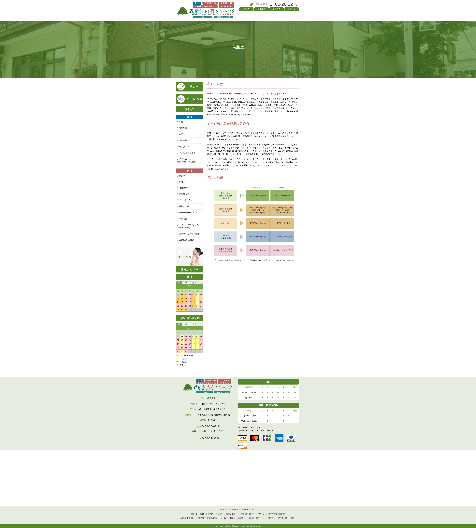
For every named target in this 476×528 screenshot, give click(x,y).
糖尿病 (182, 176)
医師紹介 (261, 9)
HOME (246, 9)
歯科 (181, 122)
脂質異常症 (184, 188)
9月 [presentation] (179, 283)
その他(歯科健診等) (187, 153)
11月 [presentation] (192, 283)
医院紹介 (277, 9)
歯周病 (182, 134)
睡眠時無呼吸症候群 (188, 212)
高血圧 (182, 182)
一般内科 (269, 518)
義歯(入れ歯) (184, 146)
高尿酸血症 (184, 194)
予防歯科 (183, 140)
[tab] (179, 282)
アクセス (292, 9)
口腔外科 (183, 128)
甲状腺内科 (184, 206)
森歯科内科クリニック (239, 526)
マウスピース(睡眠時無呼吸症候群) (186, 160)
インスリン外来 (186, 200)
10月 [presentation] (186, 283)
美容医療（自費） (187, 240)
